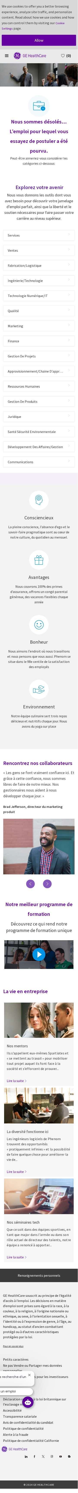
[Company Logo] (27, 55)
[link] (17, 1080)
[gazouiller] (43, 1456)
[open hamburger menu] (6, 55)
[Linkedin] (26, 1456)
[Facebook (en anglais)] (34, 1456)
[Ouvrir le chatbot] (27, 1402)
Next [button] (47, 884)
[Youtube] (60, 1456)
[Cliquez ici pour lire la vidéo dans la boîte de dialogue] (39, 954)
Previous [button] (30, 884)
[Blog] (52, 1456)
